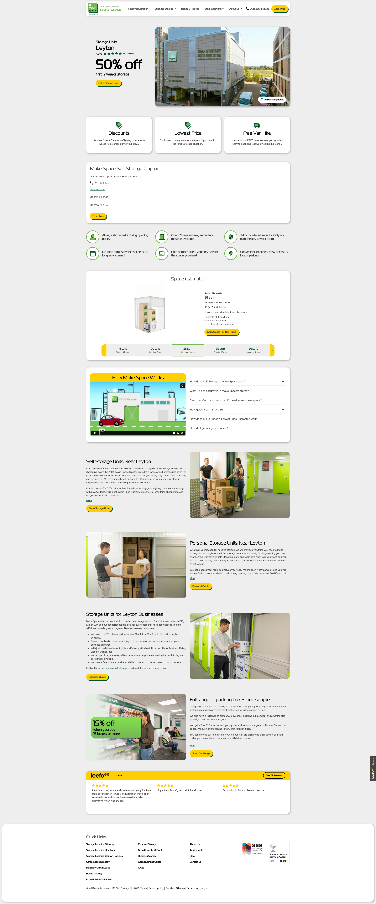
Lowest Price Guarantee (98, 879)
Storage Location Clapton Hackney (104, 855)
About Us (195, 844)
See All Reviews (274, 775)
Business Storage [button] (164, 8)
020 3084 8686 (259, 8)
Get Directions (97, 189)
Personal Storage (147, 844)
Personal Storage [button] (137, 8)
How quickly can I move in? (206, 409)
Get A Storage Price (99, 508)
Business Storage (147, 855)
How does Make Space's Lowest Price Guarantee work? (224, 418)
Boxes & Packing (190, 8)
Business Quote (97, 676)
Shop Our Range (201, 753)
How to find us (99, 204)
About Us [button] (234, 8)
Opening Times (99, 196)
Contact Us (195, 861)
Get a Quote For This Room (221, 331)
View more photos (274, 99)
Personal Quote (200, 586)
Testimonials (196, 850)
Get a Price (279, 8)
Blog (192, 855)
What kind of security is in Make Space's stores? (219, 390)
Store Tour (98, 216)
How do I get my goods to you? (209, 428)
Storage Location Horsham (100, 850)
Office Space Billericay (98, 861)
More (89, 500)
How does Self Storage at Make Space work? (217, 381)
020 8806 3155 (102, 183)
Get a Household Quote (150, 850)
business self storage (116, 668)
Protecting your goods (198, 888)
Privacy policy (156, 888)
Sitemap (180, 888)
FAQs (141, 867)
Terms (143, 888)
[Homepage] (105, 8)
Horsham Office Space (98, 867)
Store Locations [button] (213, 8)
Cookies (170, 888)
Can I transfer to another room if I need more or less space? (226, 400)
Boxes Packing (94, 873)
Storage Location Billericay (100, 844)
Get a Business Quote (149, 861)
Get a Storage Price (108, 83)
